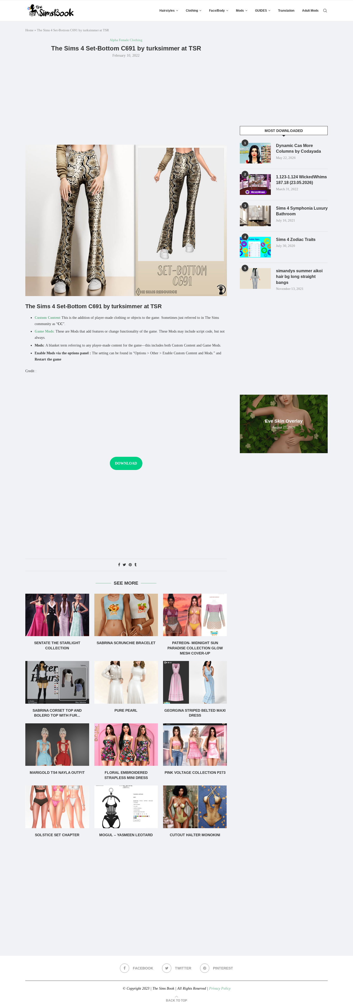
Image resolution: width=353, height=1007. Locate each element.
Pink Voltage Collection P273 (195, 772)
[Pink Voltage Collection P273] (195, 744)
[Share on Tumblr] (135, 565)
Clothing (192, 10)
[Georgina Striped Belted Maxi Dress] (195, 682)
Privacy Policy (220, 988)
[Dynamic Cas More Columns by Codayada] (255, 153)
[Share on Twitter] (124, 565)
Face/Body (217, 10)
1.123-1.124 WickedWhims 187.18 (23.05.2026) (301, 180)
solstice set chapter (57, 835)
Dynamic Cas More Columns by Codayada (298, 148)
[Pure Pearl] (126, 682)
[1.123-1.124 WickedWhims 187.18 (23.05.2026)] (255, 184)
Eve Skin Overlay (284, 421)
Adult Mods (310, 10)
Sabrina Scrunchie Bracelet (126, 643)
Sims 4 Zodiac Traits (296, 239)
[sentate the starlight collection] (57, 615)
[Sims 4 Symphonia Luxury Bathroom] (255, 215)
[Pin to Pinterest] (130, 565)
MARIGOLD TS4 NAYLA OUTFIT (57, 772)
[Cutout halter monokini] (195, 806)
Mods (240, 10)
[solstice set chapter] (57, 806)
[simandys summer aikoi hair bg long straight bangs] (255, 278)
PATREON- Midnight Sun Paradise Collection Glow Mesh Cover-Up (195, 648)
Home (29, 30)
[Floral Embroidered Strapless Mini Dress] (126, 744)
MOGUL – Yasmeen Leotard (126, 835)
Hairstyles (167, 10)
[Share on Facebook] (119, 565)
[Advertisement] (126, 100)
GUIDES (261, 10)
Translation (286, 10)
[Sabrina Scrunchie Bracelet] (126, 615)
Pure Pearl (125, 710)
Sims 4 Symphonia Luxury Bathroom (302, 211)
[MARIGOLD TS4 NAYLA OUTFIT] (57, 744)
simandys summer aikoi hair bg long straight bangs (299, 277)
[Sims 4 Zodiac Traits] (255, 247)
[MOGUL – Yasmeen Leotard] (126, 806)
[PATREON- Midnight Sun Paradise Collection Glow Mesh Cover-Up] (195, 615)
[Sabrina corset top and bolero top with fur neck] (57, 682)
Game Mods (44, 331)
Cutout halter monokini (195, 835)
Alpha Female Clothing (126, 40)
